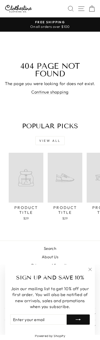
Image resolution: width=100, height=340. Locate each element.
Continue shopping (49, 92)
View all (50, 141)
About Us (50, 256)
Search (50, 248)
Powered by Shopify (50, 336)
